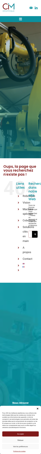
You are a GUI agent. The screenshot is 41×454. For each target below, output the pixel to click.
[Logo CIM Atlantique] (8, 2)
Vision (26, 202)
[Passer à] (24, 263)
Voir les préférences (20, 446)
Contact (27, 258)
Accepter (20, 434)
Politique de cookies (19, 451)
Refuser (20, 440)
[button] (37, 408)
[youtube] (31, 7)
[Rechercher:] (30, 234)
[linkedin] (36, 7)
